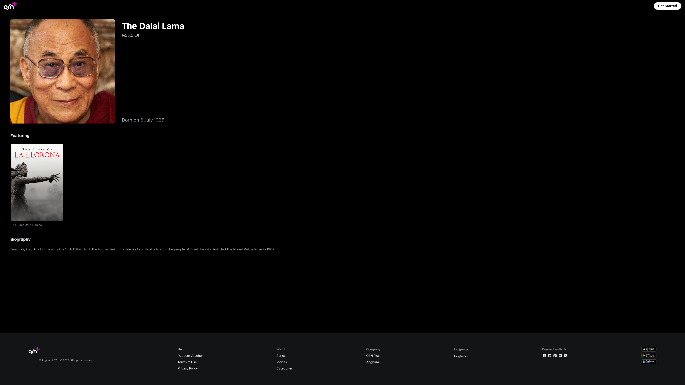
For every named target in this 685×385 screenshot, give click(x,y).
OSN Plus (373, 355)
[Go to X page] (566, 356)
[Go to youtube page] (560, 356)
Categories (284, 368)
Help (181, 349)
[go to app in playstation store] (648, 362)
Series (281, 355)
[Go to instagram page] (549, 356)
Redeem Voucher (190, 355)
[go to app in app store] (648, 349)
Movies (281, 362)
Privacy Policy (188, 368)
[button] (667, 6)
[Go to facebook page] (544, 356)
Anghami (373, 362)
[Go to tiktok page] (555, 356)
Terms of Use (187, 362)
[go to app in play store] (648, 355)
